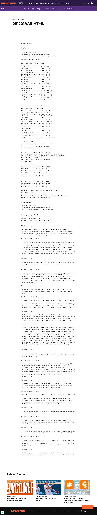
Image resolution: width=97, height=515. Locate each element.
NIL (58, 3)
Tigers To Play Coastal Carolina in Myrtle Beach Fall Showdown (76, 500)
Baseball (9, 496)
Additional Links (68, 8)
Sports (30, 3)
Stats (53, 8)
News (33, 8)
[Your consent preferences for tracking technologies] (2, 512)
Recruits (53, 3)
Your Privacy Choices (56, 511)
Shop (63, 3)
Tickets (36, 3)
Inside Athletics (44, 3)
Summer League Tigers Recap (46, 499)
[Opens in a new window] (93, 3)
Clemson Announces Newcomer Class (16, 499)
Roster (47, 8)
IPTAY (67, 3)
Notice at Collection (67, 511)
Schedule (88, 3)
